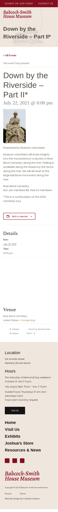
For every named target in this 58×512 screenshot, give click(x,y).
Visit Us (12, 429)
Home (10, 422)
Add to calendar (20, 216)
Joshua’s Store (19, 443)
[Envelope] (14, 460)
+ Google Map (27, 320)
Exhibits (12, 436)
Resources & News (23, 450)
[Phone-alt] (22, 460)
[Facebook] (7, 460)
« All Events (9, 55)
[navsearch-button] (54, 14)
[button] (47, 13)
